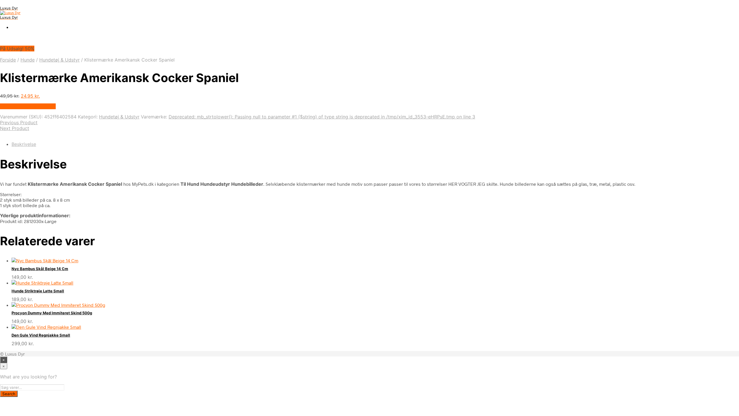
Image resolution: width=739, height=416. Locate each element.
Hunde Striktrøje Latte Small (38, 291)
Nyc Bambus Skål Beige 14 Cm (40, 268)
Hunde (27, 60)
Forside (8, 60)
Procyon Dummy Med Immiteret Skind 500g (52, 313)
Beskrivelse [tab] (24, 144)
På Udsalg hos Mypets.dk (28, 106)
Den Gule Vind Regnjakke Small (41, 335)
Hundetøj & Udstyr (59, 60)
